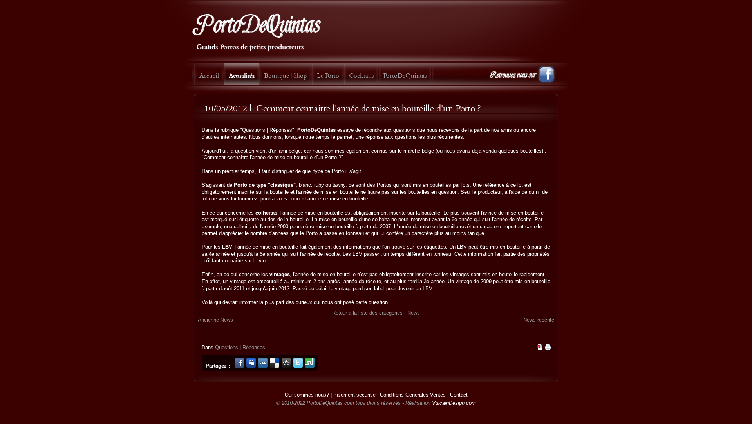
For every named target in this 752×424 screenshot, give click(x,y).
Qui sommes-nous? (307, 395)
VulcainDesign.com (454, 403)
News (413, 313)
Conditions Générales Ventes (413, 395)
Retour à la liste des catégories (367, 313)
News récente (538, 320)
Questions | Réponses (240, 347)
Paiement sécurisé (354, 395)
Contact (459, 395)
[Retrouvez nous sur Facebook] (523, 78)
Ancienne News (215, 320)
